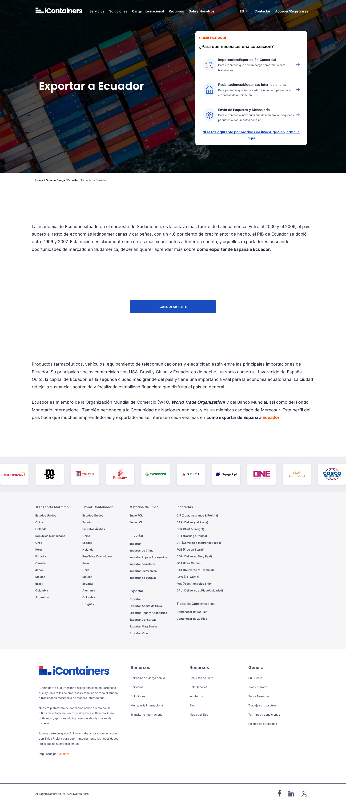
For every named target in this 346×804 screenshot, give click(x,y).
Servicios (137, 687)
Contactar (262, 11)
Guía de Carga (55, 180)
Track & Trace (257, 687)
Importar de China (141, 550)
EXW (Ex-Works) (188, 577)
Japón (39, 570)
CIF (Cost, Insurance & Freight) (197, 515)
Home (39, 180)
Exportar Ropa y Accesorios (148, 613)
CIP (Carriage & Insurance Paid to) (199, 542)
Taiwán (87, 522)
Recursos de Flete (201, 678)
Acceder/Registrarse (291, 11)
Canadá (40, 563)
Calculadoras (198, 687)
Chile (38, 542)
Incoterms (196, 696)
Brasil (39, 583)
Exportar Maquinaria (143, 626)
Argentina (42, 597)
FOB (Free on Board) (190, 549)
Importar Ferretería (142, 564)
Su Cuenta (255, 678)
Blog (192, 705)
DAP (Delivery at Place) (192, 522)
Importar (135, 543)
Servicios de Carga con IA (148, 678)
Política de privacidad (262, 723)
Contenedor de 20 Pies (192, 618)
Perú (38, 549)
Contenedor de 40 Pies (192, 612)
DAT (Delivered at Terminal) (195, 570)
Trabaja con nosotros (262, 705)
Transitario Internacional (147, 714)
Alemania (88, 590)
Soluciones (138, 696)
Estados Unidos (45, 515)
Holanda (40, 529)
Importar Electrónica (143, 571)
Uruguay (88, 604)
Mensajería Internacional (147, 705)
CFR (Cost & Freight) (190, 529)
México (40, 577)
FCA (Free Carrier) (189, 563)
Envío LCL (136, 522)
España (87, 542)
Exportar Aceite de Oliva (145, 606)
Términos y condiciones (264, 714)
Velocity (63, 754)
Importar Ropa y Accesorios (148, 557)
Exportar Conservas (143, 619)
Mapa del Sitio (198, 714)
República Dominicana (50, 536)
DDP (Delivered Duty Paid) (194, 556)
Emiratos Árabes (93, 529)
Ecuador (270, 417)
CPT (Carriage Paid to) (192, 536)
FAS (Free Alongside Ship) (194, 583)
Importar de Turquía (142, 577)
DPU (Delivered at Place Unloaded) (200, 590)
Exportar (73, 180)
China (39, 522)
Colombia (41, 590)
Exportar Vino (138, 633)
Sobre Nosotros (202, 11)
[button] (244, 12)
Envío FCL (136, 515)
